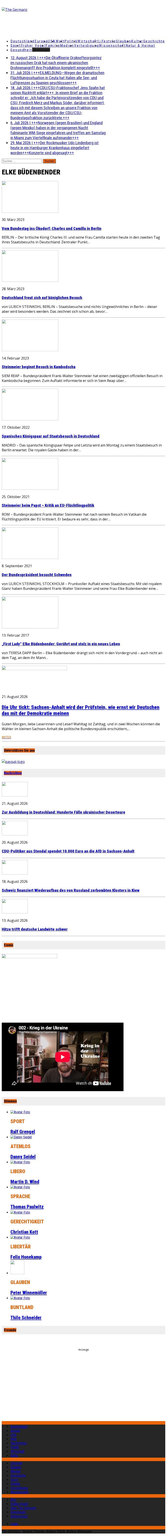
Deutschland (22, 41)
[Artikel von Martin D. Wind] (20, 1162)
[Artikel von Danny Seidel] (21, 1137)
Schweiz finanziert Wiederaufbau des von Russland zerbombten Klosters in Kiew (70, 890)
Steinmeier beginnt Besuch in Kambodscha (38, 367)
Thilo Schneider (26, 1317)
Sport (15, 45)
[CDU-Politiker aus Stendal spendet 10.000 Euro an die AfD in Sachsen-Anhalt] (15, 834)
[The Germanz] (29, 9)
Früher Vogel (33, 45)
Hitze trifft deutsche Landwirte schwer (35, 929)
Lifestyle (107, 41)
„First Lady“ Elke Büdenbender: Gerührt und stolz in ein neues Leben (61, 644)
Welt (60, 41)
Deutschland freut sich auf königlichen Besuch (42, 297)
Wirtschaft (87, 41)
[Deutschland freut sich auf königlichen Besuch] (30, 280)
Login (14, 1524)
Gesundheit (21, 50)
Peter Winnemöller (28, 1292)
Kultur (137, 41)
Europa (41, 41)
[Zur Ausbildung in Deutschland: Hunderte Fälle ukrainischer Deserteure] (15, 795)
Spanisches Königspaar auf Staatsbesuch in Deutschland (50, 436)
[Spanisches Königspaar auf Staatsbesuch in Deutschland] (30, 419)
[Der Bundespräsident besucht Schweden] (30, 557)
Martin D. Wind (24, 1181)
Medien (67, 45)
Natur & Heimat (140, 45)
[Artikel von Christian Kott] (20, 1212)
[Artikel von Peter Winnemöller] (17, 1273)
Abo (13, 1500)
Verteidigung (86, 45)
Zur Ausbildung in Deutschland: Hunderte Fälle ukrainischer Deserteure (63, 812)
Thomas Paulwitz (27, 1206)
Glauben (123, 41)
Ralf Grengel (22, 1131)
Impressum (18, 1512)
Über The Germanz (23, 1508)
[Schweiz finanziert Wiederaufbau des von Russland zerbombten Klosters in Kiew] (15, 873)
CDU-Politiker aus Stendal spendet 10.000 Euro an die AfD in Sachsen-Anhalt (68, 851)
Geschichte (154, 41)
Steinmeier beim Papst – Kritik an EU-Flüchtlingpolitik (48, 505)
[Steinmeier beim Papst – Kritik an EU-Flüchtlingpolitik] (30, 488)
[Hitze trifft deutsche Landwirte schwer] (15, 912)
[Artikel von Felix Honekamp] (20, 1237)
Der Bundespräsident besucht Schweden (37, 574)
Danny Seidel (23, 1156)
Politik (70, 41)
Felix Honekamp (26, 1257)
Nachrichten (13, 773)
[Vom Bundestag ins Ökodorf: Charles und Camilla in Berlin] (30, 211)
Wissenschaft (112, 45)
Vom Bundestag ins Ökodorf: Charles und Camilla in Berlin (51, 228)
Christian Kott (24, 1232)
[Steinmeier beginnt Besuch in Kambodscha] (30, 350)
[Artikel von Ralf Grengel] (20, 1112)
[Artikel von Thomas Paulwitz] (20, 1187)
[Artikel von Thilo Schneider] (20, 1298)
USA (13, 1435)
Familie (53, 45)
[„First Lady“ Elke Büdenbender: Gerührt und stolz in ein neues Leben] (30, 627)
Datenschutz (19, 1516)
